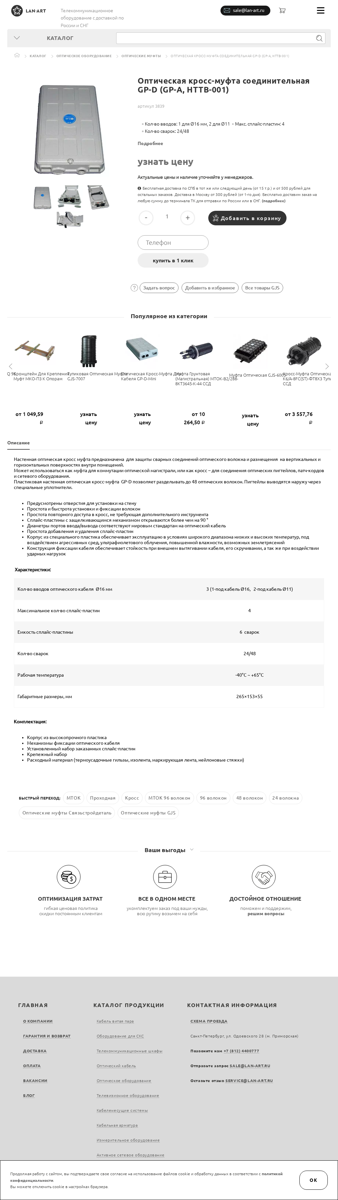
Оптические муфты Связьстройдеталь (67, 812)
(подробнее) (274, 201)
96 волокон (213, 798)
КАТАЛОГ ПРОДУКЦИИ (128, 1005)
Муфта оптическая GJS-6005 (257, 375)
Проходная (103, 798)
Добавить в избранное (210, 287)
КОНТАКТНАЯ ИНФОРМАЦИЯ (232, 1005)
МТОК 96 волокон (169, 798)
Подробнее (150, 143)
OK (314, 1180)
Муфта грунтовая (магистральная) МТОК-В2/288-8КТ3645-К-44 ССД (206, 378)
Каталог (38, 56)
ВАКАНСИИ (35, 1080)
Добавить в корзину (251, 218)
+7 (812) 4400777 (241, 1051)
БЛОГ (29, 1095)
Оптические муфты (141, 56)
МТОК (74, 798)
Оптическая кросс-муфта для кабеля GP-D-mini (151, 376)
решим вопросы (266, 913)
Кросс (132, 798)
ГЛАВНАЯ (33, 1005)
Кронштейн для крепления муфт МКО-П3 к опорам (41, 376)
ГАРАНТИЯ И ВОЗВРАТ (47, 1036)
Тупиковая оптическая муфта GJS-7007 (97, 376)
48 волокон (249, 798)
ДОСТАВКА (35, 1051)
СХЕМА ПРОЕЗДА (209, 1021)
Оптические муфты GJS (148, 812)
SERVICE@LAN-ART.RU (249, 1080)
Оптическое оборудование (84, 56)
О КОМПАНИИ (38, 1021)
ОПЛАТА (32, 1066)
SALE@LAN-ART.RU (250, 1066)
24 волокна (285, 798)
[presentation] (11, 366)
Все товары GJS (262, 287)
